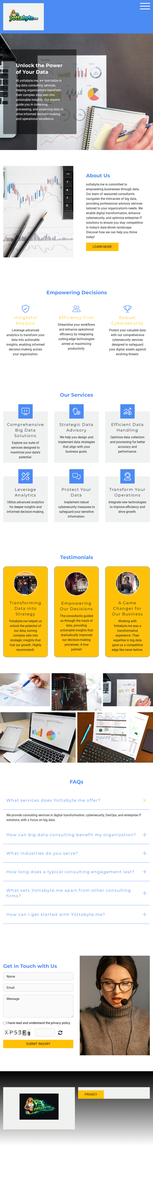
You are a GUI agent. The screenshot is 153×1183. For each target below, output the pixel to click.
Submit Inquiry (38, 1044)
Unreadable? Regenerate (60, 1032)
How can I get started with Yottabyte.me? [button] (55, 914)
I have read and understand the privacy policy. (39, 1023)
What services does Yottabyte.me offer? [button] (53, 800)
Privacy (91, 1094)
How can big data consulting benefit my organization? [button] (71, 834)
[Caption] (25, 689)
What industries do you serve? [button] (42, 853)
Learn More (102, 247)
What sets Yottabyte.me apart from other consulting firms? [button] (68, 893)
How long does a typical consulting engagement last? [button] (70, 871)
